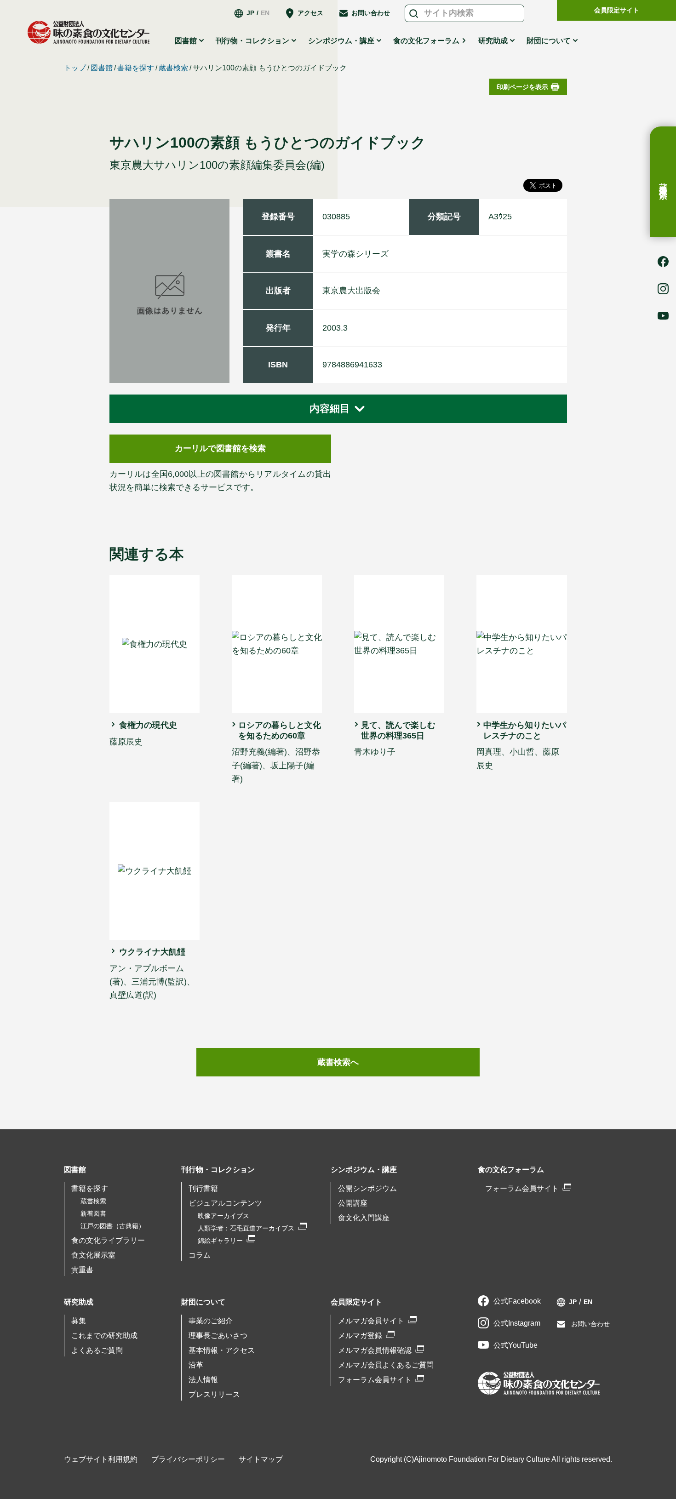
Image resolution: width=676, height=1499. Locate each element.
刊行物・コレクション (218, 1169)
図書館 (102, 68)
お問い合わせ (370, 13)
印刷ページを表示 (522, 87)
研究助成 (78, 1302)
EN (265, 13)
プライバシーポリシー (188, 1459)
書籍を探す (135, 68)
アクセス (310, 13)
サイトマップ (261, 1459)
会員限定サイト (616, 10)
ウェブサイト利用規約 (100, 1459)
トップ (75, 68)
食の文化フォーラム (426, 41)
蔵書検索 (663, 181)
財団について (203, 1302)
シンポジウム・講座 (364, 1169)
